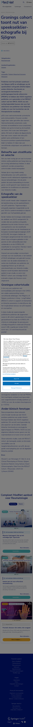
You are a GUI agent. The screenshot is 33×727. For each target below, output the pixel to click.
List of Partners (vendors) (9, 374)
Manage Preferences (16, 388)
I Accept (16, 383)
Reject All (16, 378)
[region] (16, 363)
